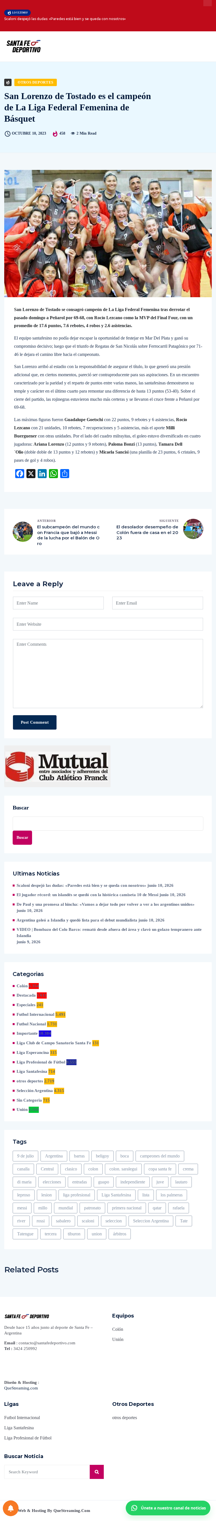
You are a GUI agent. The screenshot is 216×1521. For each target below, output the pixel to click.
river (21, 1220)
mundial (65, 1207)
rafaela (178, 1207)
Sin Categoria (29, 1100)
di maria (24, 1181)
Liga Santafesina (32, 1071)
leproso (23, 1194)
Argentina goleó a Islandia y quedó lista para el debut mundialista (77, 920)
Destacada (26, 995)
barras (79, 1156)
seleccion (113, 1220)
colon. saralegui (123, 1169)
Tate (184, 1220)
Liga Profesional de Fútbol (41, 1062)
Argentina (54, 1156)
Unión (22, 1109)
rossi (41, 1220)
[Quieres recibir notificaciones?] (11, 1508)
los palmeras (172, 1194)
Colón (22, 986)
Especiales (26, 1005)
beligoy (102, 1156)
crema (188, 1169)
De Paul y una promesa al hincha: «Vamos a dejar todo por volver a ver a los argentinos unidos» (106, 904)
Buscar (21, 807)
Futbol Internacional (35, 1014)
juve (160, 1181)
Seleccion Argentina (151, 1220)
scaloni (88, 1220)
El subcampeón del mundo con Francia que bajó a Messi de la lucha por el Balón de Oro (68, 535)
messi (22, 1207)
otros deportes (35, 82)
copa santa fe (160, 1169)
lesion (46, 1194)
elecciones (52, 1181)
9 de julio (25, 1156)
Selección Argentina (35, 1090)
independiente (132, 1181)
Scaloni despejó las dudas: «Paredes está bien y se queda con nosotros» (65, 19)
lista (145, 1194)
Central (47, 1169)
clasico (71, 1169)
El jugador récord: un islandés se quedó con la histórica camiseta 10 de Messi (87, 894)
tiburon (74, 1233)
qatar (157, 1207)
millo (42, 1207)
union (97, 1233)
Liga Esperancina (33, 1052)
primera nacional (126, 1207)
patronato (92, 1207)
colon (93, 1169)
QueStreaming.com (21, 1388)
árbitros (119, 1233)
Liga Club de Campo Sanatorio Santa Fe (54, 1043)
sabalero (63, 1220)
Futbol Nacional (31, 1024)
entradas (79, 1181)
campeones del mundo (160, 1156)
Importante (27, 1033)
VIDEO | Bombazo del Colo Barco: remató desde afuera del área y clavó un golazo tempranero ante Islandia (109, 932)
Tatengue (25, 1233)
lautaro (181, 1181)
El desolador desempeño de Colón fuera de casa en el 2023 (147, 532)
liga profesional (76, 1194)
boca (124, 1156)
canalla (23, 1169)
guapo (103, 1181)
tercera (51, 1233)
